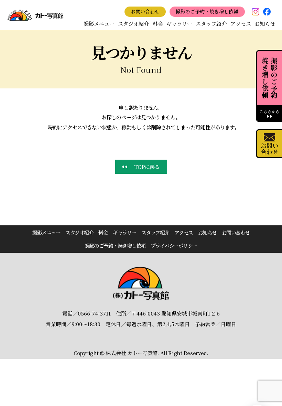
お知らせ (264, 23)
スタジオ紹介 (133, 23)
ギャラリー (179, 23)
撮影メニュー (99, 23)
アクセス (240, 23)
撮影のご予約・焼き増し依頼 (207, 11)
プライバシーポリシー (174, 245)
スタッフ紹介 (211, 23)
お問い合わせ (145, 11)
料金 (158, 23)
